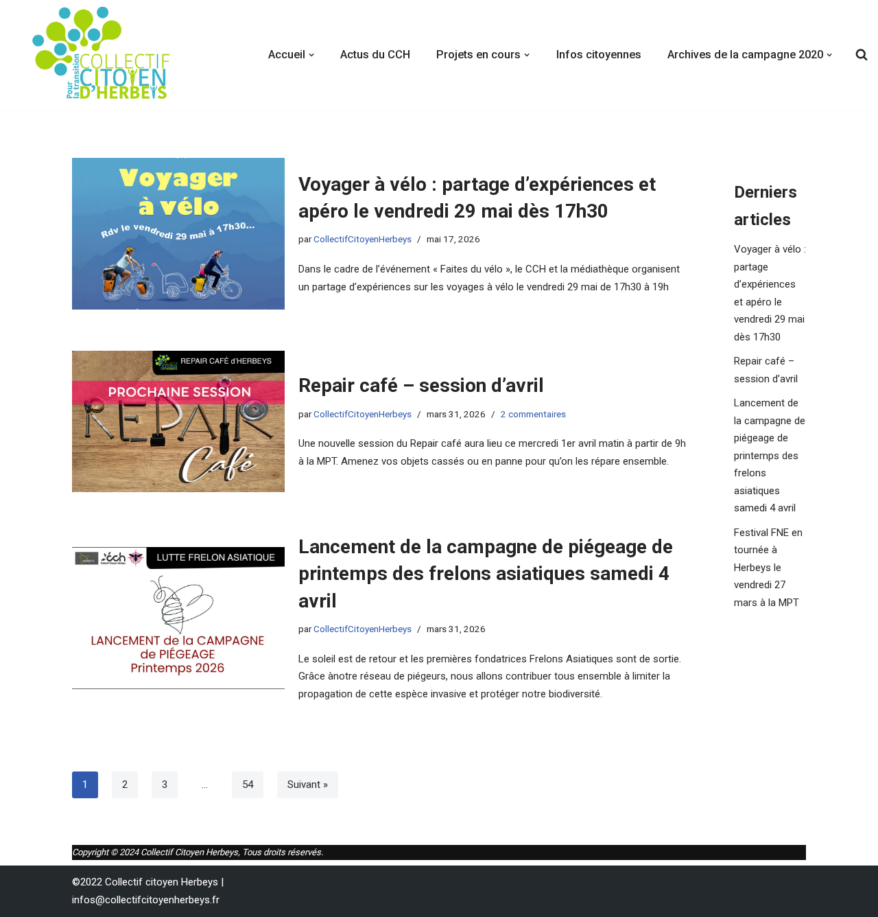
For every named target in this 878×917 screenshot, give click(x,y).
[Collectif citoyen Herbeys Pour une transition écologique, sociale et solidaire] (103, 55)
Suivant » (307, 784)
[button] (311, 55)
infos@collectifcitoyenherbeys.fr (146, 900)
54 (247, 784)
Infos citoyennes (598, 54)
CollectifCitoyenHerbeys (362, 238)
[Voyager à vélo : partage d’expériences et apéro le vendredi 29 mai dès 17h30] (178, 234)
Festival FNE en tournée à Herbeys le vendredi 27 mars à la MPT (768, 567)
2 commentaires (533, 413)
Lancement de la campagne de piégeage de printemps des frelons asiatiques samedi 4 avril (485, 573)
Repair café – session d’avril (421, 385)
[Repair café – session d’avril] (178, 422)
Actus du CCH (375, 54)
